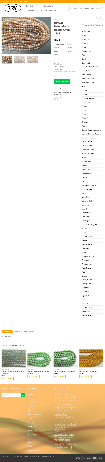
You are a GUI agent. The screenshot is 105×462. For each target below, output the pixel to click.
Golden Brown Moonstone (91, 130)
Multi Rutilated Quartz (90, 225)
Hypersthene (86, 161)
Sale (45, 10)
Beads (60, 92)
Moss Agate (86, 221)
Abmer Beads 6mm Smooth (88, 371)
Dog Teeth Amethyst (65, 421)
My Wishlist (82, 1)
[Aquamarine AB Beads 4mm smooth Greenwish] (14, 358)
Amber (84, 35)
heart (74, 424)
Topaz (84, 299)
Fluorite (84, 126)
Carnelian (85, 90)
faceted (57, 424)
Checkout (31, 403)
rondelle (61, 440)
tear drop (57, 444)
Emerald (85, 122)
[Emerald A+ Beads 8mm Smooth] (39, 358)
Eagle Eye (85, 118)
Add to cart (62, 81)
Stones (37, 6)
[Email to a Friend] (59, 99)
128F (61, 407)
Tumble (57, 447)
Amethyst (85, 39)
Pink (60, 437)
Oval (56, 437)
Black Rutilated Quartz (90, 67)
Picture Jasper (87, 244)
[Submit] (23, 395)
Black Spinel (86, 71)
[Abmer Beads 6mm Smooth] (91, 358)
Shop (30, 446)
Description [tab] (7, 331)
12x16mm (65, 401)
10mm (71, 394)
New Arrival (48, 6)
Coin (67, 417)
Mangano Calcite (88, 201)
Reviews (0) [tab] (18, 331)
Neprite (84, 228)
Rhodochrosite (87, 264)
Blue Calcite (86, 75)
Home (31, 6)
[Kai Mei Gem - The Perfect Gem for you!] (12, 8)
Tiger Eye (85, 296)
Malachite (85, 197)
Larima (84, 177)
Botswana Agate (88, 83)
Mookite (85, 209)
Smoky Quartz (87, 280)
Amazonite (86, 31)
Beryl (84, 59)
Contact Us (32, 407)
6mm (61, 394)
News (30, 438)
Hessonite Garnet (88, 154)
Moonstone (58, 19)
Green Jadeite (87, 146)
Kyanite (84, 165)
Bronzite (85, 86)
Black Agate (86, 63)
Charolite (85, 94)
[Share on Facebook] (56, 99)
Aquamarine (86, 51)
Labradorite (86, 169)
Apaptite (85, 47)
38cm (56, 407)
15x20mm (63, 404)
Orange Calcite (87, 236)
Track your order (34, 450)
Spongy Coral (87, 284)
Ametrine (85, 43)
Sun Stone (86, 288)
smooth (67, 440)
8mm (65, 394)
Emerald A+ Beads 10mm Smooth (64, 371)
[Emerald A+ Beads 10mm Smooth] (66, 358)
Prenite (84, 252)
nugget (72, 434)
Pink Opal (85, 248)
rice (56, 440)
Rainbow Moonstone (89, 256)
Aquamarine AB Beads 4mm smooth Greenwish (13, 372)
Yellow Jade (86, 315)
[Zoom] (4, 52)
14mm (56, 404)
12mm (72, 397)
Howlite (84, 157)
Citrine (84, 106)
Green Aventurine (88, 138)
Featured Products (34, 10)
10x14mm (65, 397)
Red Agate (86, 260)
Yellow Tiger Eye (66, 447)
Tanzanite (85, 292)
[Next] (47, 36)
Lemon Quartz (87, 189)
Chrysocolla (86, 102)
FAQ (29, 410)
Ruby (84, 272)
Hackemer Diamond (89, 150)
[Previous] (5, 36)
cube (56, 421)
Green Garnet (87, 142)
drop (75, 421)
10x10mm (57, 397)
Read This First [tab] (30, 331)
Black (56, 411)
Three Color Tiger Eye (68, 444)
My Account (32, 426)
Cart (29, 399)
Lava (83, 181)
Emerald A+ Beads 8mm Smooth (38, 371)
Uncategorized (87, 307)
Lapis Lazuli (86, 173)
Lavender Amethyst (89, 185)
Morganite (85, 217)
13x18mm (73, 401)
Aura (83, 55)
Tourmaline (86, 303)
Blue (65, 414)
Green (69, 424)
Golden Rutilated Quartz (90, 134)
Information (32, 422)
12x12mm (57, 401)
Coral (84, 110)
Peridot (84, 240)
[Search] (27, 6)
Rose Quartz (86, 268)
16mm (70, 404)
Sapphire (85, 276)
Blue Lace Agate (88, 79)
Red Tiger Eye (68, 437)
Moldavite (85, 205)
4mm (56, 394)
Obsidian (85, 232)
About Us (52, 10)
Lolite (84, 193)
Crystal (84, 114)
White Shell (86, 311)
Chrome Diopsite (88, 98)
